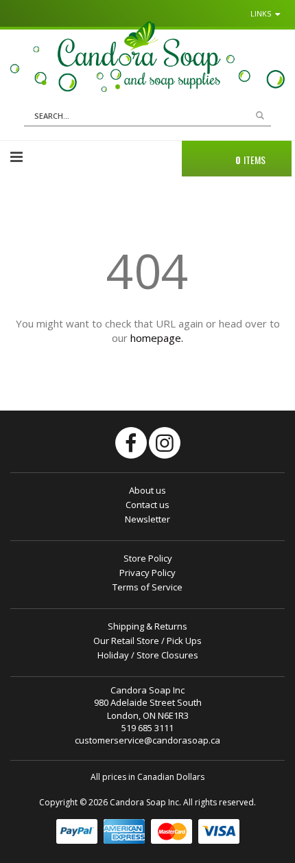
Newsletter (147, 519)
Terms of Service (147, 587)
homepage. (156, 338)
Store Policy (147, 558)
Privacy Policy (147, 572)
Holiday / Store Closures (147, 655)
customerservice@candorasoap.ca (147, 740)
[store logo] (147, 56)
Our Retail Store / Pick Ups (147, 640)
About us (147, 490)
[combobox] (147, 116)
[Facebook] (131, 443)
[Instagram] (164, 443)
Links (260, 13)
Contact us (147, 504)
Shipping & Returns (147, 626)
